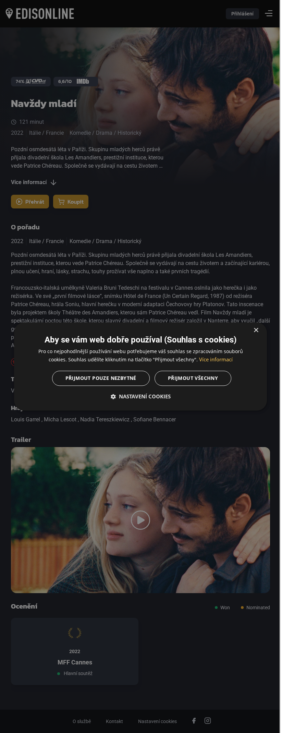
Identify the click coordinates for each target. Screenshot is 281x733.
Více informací (213, 359)
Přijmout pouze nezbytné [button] (98, 378)
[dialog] (138, 366)
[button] (138, 396)
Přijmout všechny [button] (190, 378)
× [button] (251, 330)
